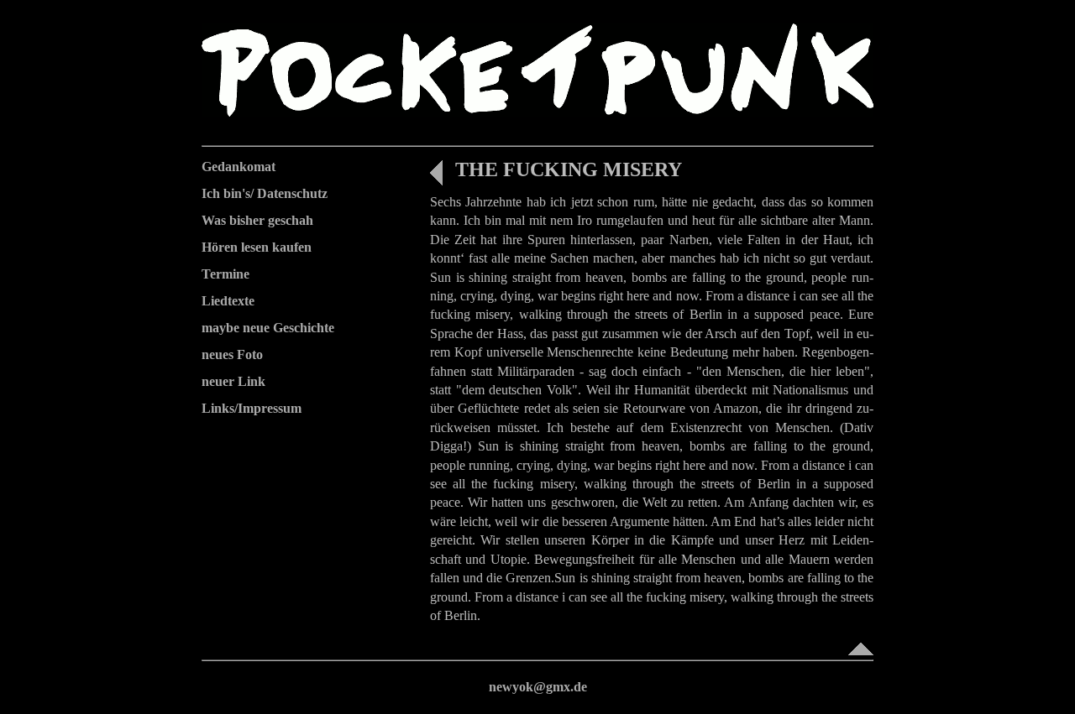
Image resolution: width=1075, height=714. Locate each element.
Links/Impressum (252, 408)
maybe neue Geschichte (268, 328)
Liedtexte (228, 301)
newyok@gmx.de (538, 687)
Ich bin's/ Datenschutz (265, 193)
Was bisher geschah (257, 220)
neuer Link (233, 381)
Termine (225, 274)
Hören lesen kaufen (257, 247)
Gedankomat (238, 166)
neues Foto (232, 354)
